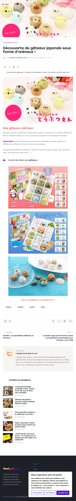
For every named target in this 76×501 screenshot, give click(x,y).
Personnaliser (37, 493)
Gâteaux (20, 307)
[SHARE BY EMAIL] (14, 67)
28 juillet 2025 (20, 417)
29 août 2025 (19, 395)
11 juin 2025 (18, 442)
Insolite (15, 42)
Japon (43, 307)
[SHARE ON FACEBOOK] (5, 67)
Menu (7, 4)
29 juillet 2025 (20, 406)
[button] (18, 67)
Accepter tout (63, 493)
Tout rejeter (50, 493)
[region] (50, 484)
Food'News (7, 42)
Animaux (8, 307)
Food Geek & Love (8, 497)
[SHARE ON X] (9, 67)
